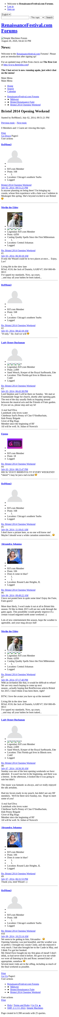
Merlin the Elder (9, 207)
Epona (4, 434)
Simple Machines (35, 1008)
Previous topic (8, 122)
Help (9, 1005)
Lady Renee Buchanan (13, 342)
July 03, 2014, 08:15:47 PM (14, 469)
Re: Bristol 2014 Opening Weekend (18, 250)
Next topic (22, 122)
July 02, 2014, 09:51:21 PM (14, 187)
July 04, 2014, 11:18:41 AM (14, 529)
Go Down (6, 136)
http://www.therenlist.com (15, 64)
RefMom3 (6, 144)
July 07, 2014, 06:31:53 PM (14, 879)
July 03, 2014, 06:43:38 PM (14, 391)
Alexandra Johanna (11, 544)
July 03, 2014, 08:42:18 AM (14, 331)
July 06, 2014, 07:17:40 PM (14, 680)
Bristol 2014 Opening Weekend (16, 185)
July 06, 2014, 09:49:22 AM (14, 595)
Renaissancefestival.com (28, 53)
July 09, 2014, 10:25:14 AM (14, 936)
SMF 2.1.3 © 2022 (16, 1008)
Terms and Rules (22, 1005)
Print (3, 133)
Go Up (4, 976)
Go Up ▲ (36, 1005)
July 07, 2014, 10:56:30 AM (14, 768)
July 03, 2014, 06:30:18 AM (14, 256)
